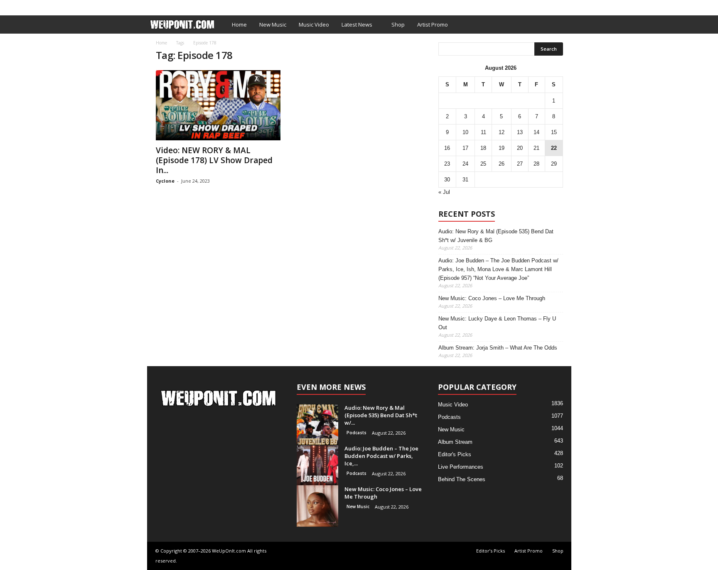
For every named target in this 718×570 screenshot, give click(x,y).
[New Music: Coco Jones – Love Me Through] (317, 506)
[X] (565, 5)
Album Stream (455, 442)
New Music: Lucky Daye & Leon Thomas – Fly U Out (497, 323)
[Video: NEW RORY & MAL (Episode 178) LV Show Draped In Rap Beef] (218, 105)
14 (536, 132)
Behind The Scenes (461, 479)
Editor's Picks (454, 454)
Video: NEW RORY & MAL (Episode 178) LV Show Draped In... (214, 160)
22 (554, 148)
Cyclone (165, 181)
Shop (281, 5)
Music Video (314, 24)
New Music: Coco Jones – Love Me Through (491, 298)
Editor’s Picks (206, 5)
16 (447, 148)
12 (501, 132)
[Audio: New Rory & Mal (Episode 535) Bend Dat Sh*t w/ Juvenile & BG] (317, 424)
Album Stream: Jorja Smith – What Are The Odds (497, 348)
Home (239, 24)
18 (483, 148)
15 (554, 132)
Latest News (357, 24)
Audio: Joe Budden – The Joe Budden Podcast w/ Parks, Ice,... (381, 456)
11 (483, 132)
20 (520, 148)
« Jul (444, 192)
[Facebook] (552, 5)
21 (536, 148)
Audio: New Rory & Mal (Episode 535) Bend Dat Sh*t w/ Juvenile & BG (495, 235)
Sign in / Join (164, 5)
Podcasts (356, 432)
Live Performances (460, 467)
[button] (559, 24)
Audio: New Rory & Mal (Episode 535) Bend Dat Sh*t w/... (380, 415)
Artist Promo (249, 5)
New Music (272, 24)
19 (501, 148)
